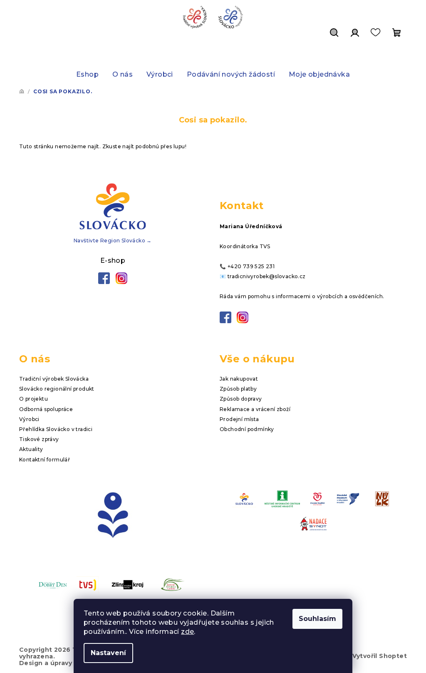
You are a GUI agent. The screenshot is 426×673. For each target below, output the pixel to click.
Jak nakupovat (239, 379)
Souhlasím (317, 619)
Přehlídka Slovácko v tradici (55, 429)
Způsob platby (238, 389)
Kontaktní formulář (44, 459)
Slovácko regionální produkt (56, 389)
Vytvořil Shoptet (379, 656)
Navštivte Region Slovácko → (113, 240)
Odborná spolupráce (46, 409)
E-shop (112, 260)
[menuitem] (87, 74)
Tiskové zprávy (39, 439)
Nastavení (108, 653)
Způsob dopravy (241, 399)
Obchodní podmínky (247, 429)
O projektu (33, 399)
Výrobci (29, 419)
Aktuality (31, 449)
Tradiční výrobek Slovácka (54, 379)
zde (187, 632)
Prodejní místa (239, 419)
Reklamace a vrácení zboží (255, 409)
